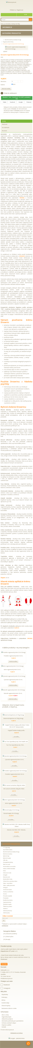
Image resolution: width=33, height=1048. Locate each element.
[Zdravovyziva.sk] (16, 5)
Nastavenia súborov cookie (9, 1008)
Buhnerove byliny (7, 854)
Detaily (4, 121)
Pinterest (28, 102)
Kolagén (5, 875)
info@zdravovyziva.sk (6, 978)
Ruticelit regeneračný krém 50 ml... (13, 693)
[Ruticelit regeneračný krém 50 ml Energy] (13, 689)
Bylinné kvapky (7, 858)
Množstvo (3, 81)
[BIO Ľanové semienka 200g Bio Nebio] (14, 785)
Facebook (12, 102)
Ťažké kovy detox (7, 906)
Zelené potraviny (7, 910)
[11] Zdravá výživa (8, 936)
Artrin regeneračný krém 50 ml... (12, 669)
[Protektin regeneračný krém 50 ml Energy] (13, 652)
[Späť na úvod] (1, 40)
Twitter (4, 102)
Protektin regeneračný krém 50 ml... (13, 656)
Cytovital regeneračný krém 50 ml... (13, 679)
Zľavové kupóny (6, 1005)
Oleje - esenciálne (7, 883)
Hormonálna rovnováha (9, 866)
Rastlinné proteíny (8, 900)
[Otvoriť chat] (28, 1043)
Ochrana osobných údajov (9, 1023)
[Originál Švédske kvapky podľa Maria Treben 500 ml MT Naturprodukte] (16, 726)
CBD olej (5, 860)
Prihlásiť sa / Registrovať (16, 10)
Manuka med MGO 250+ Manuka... (16, 830)
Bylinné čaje (6, 856)
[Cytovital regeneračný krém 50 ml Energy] (13, 676)
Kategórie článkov (9, 931)
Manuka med (6, 877)
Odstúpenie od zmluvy (16, 1033)
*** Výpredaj (6, 847)
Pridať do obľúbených (10, 93)
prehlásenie (5, 925)
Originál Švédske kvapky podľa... (16, 730)
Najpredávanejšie (6, 1017)
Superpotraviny (7, 902)
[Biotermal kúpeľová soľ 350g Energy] (13, 714)
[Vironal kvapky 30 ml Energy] (11, 809)
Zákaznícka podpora (7, 1019)
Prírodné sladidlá (7, 896)
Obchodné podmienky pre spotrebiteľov (12, 1021)
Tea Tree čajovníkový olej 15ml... (15, 745)
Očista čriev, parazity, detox (10, 881)
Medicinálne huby (7, 879)
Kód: (2, 57)
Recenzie (4, 130)
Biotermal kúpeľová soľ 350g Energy (13, 718)
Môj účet (4, 991)
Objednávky (5, 994)
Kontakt (4, 1027)
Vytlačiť (5, 51)
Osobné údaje (5, 1003)
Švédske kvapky (7, 904)
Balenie (3, 84)
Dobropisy (4, 997)
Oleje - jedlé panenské (9, 885)
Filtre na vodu (6, 864)
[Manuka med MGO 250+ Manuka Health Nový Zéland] (16, 825)
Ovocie (5, 894)
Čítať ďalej (4, 964)
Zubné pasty (6, 912)
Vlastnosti (4, 124)
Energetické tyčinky (8, 862)
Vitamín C (5, 908)
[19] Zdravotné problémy (10, 933)
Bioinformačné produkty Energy (11, 852)
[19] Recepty (6, 939)
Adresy (3, 1000)
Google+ (20, 102)
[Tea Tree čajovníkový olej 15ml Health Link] (15, 741)
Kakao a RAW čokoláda (9, 868)
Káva (4, 870)
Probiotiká (5, 898)
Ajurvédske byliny (7, 849)
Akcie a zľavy (5, 1015)
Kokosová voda (7, 873)
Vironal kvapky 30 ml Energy (11, 813)
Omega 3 (5, 887)
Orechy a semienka (8, 891)
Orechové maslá (7, 889)
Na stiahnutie (5, 127)
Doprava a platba (6, 1025)
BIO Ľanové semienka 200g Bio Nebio (13, 789)
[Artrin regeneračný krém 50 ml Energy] (12, 666)
